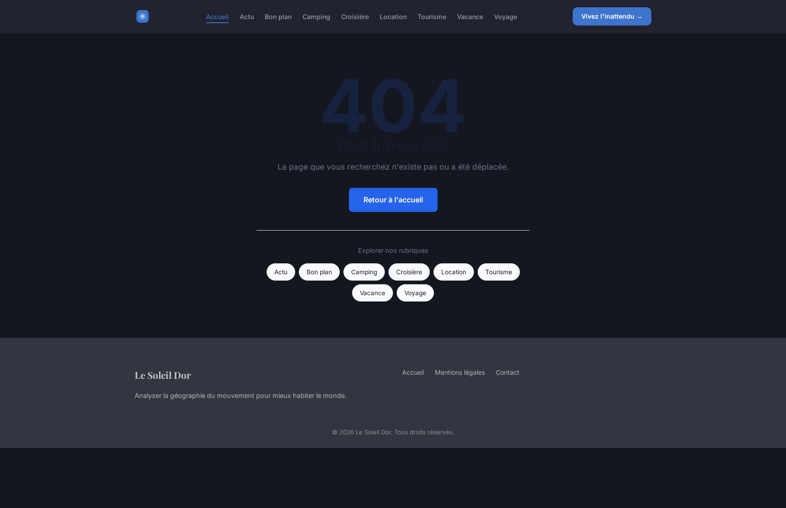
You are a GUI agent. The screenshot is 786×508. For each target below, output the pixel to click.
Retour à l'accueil (393, 199)
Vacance (470, 16)
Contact (507, 372)
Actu (247, 16)
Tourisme (432, 16)
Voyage (505, 16)
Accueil (217, 16)
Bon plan (278, 16)
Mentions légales (460, 372)
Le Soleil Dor (163, 374)
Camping (316, 16)
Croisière (355, 16)
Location (393, 16)
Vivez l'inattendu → (612, 16)
